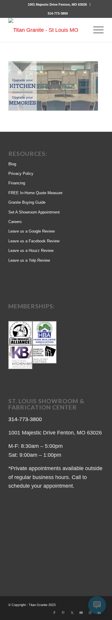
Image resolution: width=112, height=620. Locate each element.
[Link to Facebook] (54, 612)
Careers (15, 221)
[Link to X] (72, 612)
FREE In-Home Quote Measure (35, 193)
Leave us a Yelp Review (29, 260)
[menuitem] (57, 4)
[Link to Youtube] (81, 612)
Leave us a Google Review (31, 231)
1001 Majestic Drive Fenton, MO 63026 (57, 4)
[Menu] (95, 30)
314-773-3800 (57, 13)
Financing (16, 183)
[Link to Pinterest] (63, 612)
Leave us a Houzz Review (30, 250)
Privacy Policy (20, 173)
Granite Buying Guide (26, 202)
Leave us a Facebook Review (33, 241)
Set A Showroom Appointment (34, 212)
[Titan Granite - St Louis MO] (46, 30)
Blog (12, 164)
